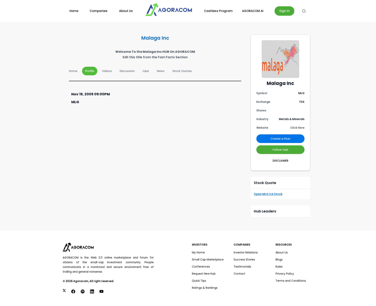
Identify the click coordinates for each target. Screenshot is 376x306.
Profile (89, 71)
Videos (107, 71)
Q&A (146, 71)
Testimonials (242, 267)
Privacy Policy (285, 274)
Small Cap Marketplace (208, 259)
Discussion (127, 71)
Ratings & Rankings (205, 288)
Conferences (201, 267)
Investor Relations (246, 252)
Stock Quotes (182, 71)
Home (74, 11)
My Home (198, 252)
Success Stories (244, 259)
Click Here (297, 128)
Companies (99, 11)
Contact (239, 274)
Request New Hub (204, 274)
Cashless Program (218, 11)
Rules (279, 267)
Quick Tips (199, 281)
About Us (126, 11)
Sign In (284, 11)
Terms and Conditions (291, 281)
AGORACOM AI (252, 11)
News (160, 71)
